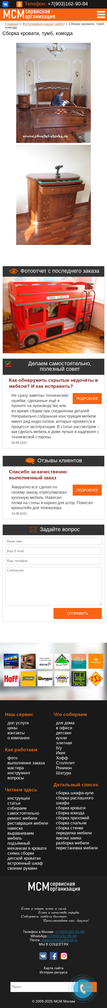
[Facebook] (12, 4)
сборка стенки (69, 828)
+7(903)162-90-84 (69, 932)
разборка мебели (72, 843)
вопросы (15, 778)
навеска (15, 828)
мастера (15, 768)
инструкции (18, 798)
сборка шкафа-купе (75, 793)
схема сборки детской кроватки (24, 856)
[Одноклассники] (19, 4)
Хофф (62, 758)
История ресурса (53, 972)
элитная (64, 743)
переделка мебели (74, 833)
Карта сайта (53, 968)
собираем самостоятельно (23, 811)
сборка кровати (71, 808)
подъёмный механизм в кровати (27, 846)
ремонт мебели (22, 818)
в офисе (64, 728)
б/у (59, 748)
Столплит (65, 763)
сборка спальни (71, 823)
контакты (16, 733)
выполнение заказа (26, 763)
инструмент (18, 773)
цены (12, 728)
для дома (65, 723)
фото (12, 758)
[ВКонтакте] (5, 4)
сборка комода (70, 813)
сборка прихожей (72, 818)
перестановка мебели (77, 848)
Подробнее (87, 399)
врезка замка (68, 838)
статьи (14, 803)
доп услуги (18, 723)
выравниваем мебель (20, 836)
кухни (61, 738)
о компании (18, 738)
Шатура (63, 773)
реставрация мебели (27, 823)
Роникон (64, 768)
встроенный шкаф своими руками (25, 866)
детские (63, 733)
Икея (60, 753)
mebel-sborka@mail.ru (59, 940)
